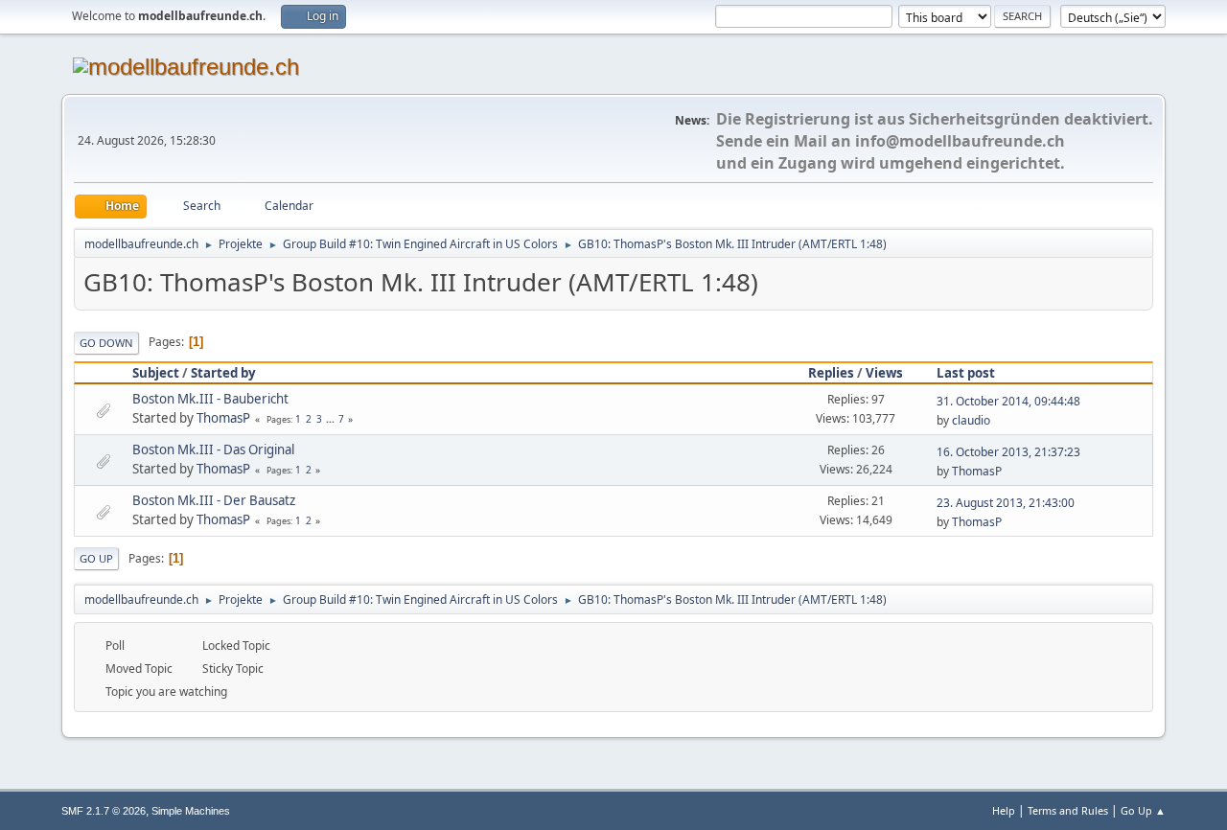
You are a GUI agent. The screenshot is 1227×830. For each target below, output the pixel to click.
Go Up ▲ (1143, 810)
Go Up (96, 558)
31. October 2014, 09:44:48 (1008, 401)
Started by (223, 372)
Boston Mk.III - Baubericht (210, 398)
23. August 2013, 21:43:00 (1006, 503)
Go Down (106, 342)
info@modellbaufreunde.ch (960, 140)
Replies (831, 372)
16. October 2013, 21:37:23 (1008, 452)
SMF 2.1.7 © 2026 (103, 811)
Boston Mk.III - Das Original (213, 449)
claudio (971, 420)
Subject (155, 372)
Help (1003, 810)
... (331, 419)
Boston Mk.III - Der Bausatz (213, 500)
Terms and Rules (1068, 810)
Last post (966, 372)
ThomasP (223, 418)
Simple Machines (190, 811)
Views (884, 372)
